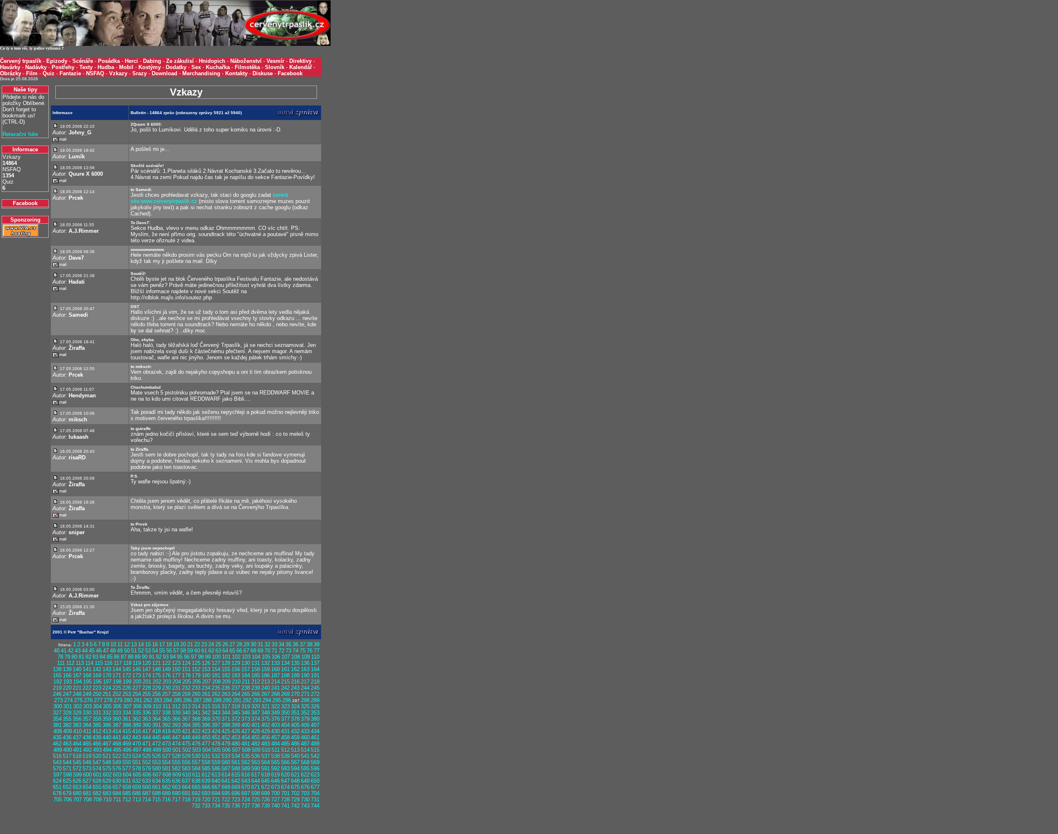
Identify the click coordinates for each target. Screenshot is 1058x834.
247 (67, 694)
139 (67, 669)
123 (176, 663)
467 (106, 744)
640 (216, 781)
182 (226, 675)
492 (87, 750)
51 (134, 651)
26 (225, 644)
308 (137, 706)
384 (87, 725)
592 (275, 768)
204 (176, 682)
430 (275, 731)
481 (245, 744)
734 (216, 806)
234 (206, 688)
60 (197, 651)
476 (196, 744)
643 (245, 781)
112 (70, 663)
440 (106, 737)
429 (265, 731)
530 (196, 756)
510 (266, 750)
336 (146, 713)
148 (156, 669)
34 (281, 644)
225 (116, 688)
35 (288, 644)
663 (176, 787)
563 (255, 762)
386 (106, 725)
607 (157, 775)
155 (226, 669)
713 (136, 799)
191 (315, 675)
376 (275, 719)
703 (305, 793)
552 (146, 762)
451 (216, 737)
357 (87, 719)
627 (87, 781)
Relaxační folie (20, 134)
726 (265, 799)
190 (305, 675)
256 (156, 694)
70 (267, 651)
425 (226, 731)
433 (305, 731)
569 (315, 762)
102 (236, 657)
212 (255, 682)
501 (176, 750)
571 (67, 768)
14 (141, 644)
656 (106, 787)
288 (207, 700)
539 (285, 756)
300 (57, 706)
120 (146, 663)
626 (77, 781)
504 (206, 750)
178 (186, 675)
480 (235, 744)
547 (97, 762)
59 (190, 651)
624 (57, 781)
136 (305, 663)
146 (136, 669)
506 (226, 750)
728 (285, 799)
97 (194, 657)
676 (305, 787)
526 (156, 756)
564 (265, 762)
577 (126, 768)
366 (176, 719)
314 (196, 706)
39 (316, 644)
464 (77, 744)
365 (166, 719)
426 (235, 731)
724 (245, 799)
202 (157, 682)
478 (216, 744)
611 (196, 775)
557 (196, 762)
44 (85, 651)
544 (67, 762)
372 (235, 719)
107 (285, 657)
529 (186, 756)
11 (120, 644)
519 (87, 756)
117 (118, 663)
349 (275, 713)
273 (58, 700)
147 (146, 669)
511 (276, 750)
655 (97, 787)
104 (256, 657)
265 (245, 694)
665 (196, 787)
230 (166, 688)
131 (255, 663)
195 (87, 682)
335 (136, 713)
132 (265, 663)
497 (137, 750)
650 (315, 781)
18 (169, 644)
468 (116, 744)
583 (186, 768)
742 (295, 806)
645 (265, 781)
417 (146, 731)
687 (146, 793)
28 (239, 644)
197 (107, 682)
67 (246, 651)
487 (305, 744)
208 (216, 682)
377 (285, 719)
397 (216, 725)
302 (77, 706)
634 (156, 781)
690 (176, 793)
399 (235, 725)
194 (77, 682)
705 (57, 799)
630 (116, 781)
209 (226, 682)
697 (245, 793)
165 (57, 675)
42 (71, 651)
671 (255, 787)
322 (275, 706)
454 (245, 737)
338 (166, 713)
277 (98, 700)
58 (183, 651)
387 (116, 725)
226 (126, 688)
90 (145, 657)
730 (305, 799)
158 (255, 669)
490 (67, 750)
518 (77, 756)
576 (116, 768)
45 (92, 651)
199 (127, 682)
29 (246, 644)
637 (186, 781)
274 (68, 700)
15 (148, 644)
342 (206, 713)
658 (126, 787)
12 (127, 644)
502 (186, 750)
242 (285, 688)
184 (245, 675)
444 (146, 737)
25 (218, 644)
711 (117, 799)
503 (196, 750)
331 (97, 713)
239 (255, 688)
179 (196, 675)
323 (285, 706)
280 (128, 700)
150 (176, 669)
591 (265, 768)
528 (176, 756)
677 (315, 787)
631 (126, 781)
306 (117, 706)
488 (315, 744)
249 (87, 694)
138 (57, 669)
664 (186, 787)
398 (226, 725)
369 (206, 719)
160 (275, 669)
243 (295, 688)
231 (176, 688)
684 (116, 793)
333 (116, 713)
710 (107, 799)
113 (80, 663)
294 (266, 700)
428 (255, 731)
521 (106, 756)
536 (255, 756)
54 (155, 651)
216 (295, 682)
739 (265, 806)
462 (57, 744)
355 (67, 719)
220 (67, 688)
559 (216, 762)
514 (305, 750)
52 (141, 651)
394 (186, 725)
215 (285, 682)
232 (186, 688)
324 (295, 706)
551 (136, 762)
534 (235, 756)
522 (116, 756)
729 (295, 799)
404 (285, 725)
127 (216, 663)
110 (315, 657)
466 (97, 744)
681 (87, 793)
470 (136, 744)
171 (116, 675)
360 (116, 719)
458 (285, 737)
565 (275, 762)
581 (166, 768)
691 (186, 793)
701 (285, 793)
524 (136, 756)
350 (285, 713)
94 (173, 657)
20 (183, 644)
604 (127, 775)
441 (116, 737)
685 (126, 793)
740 (275, 806)
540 (295, 756)
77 (316, 651)
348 (265, 713)
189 (295, 675)
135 (295, 663)
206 (196, 682)
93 (166, 657)
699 (265, 793)
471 (146, 744)
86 (116, 657)
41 (64, 651)
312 (176, 706)
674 (285, 787)
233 (196, 688)
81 (81, 657)
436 (67, 737)
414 (116, 731)
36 (295, 644)
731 (315, 799)
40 (57, 651)
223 (97, 688)
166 (67, 675)
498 (147, 750)
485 (285, 744)
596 (315, 768)
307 (127, 706)
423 (206, 731)
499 (157, 750)
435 (57, 737)
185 (255, 675)
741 (285, 806)
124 (186, 663)
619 (275, 775)
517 (67, 756)
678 (57, 793)
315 (206, 706)
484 (275, 744)
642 (235, 781)
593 (285, 768)
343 (216, 713)
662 (166, 787)
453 (235, 737)
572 (77, 768)
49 (120, 651)
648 (295, 781)
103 (246, 657)
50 (127, 651)
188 (285, 675)
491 (77, 750)
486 (295, 744)
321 (265, 706)
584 (196, 768)
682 (97, 793)
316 (216, 706)
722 (226, 799)
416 (136, 731)
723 (235, 799)
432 (295, 731)
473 (166, 744)
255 (146, 694)
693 (206, 793)
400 (245, 725)
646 (275, 781)
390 (146, 725)
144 (116, 669)
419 (166, 731)
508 (246, 750)
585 (206, 768)
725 (255, 799)
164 (315, 669)
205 (186, 682)
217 (305, 682)
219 (57, 688)
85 (109, 657)
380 (315, 719)
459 (295, 737)
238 (245, 688)
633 (146, 781)
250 (97, 694)
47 (106, 651)
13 (134, 644)
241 (275, 688)
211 (246, 682)
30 (253, 644)
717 (176, 799)
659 (136, 787)
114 (89, 663)
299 (315, 700)
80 (74, 657)
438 (87, 737)
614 (226, 775)
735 (226, 806)
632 (136, 781)
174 (146, 675)
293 (257, 700)
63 (218, 651)
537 (265, 756)
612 (206, 775)
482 (255, 744)
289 (217, 700)
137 (315, 663)
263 (226, 694)
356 (77, 719)
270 (295, 694)
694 (216, 793)
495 (117, 750)
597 (57, 775)
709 (97, 799)
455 (255, 737)
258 (176, 694)
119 (137, 663)
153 (206, 669)
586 (216, 768)
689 (166, 793)
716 (166, 799)
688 (156, 793)
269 (285, 694)
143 (106, 669)
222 (87, 688)
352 (305, 713)
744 (315, 806)
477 (206, 744)
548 (106, 762)
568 (305, 762)
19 (176, 644)
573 (87, 768)
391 (156, 725)
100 (216, 657)
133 (275, 663)
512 (285, 750)
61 (204, 651)
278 (108, 700)
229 (156, 688)
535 (245, 756)
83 (95, 657)
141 (87, 669)
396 (206, 725)
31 (260, 644)
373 (245, 719)
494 (107, 750)
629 (106, 781)
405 (295, 725)
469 (126, 744)
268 (275, 694)
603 (117, 775)
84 (102, 657)
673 (275, 787)
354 (57, 719)
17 (162, 644)
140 (77, 669)
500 (166, 750)
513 (295, 750)
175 (156, 675)
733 (206, 806)
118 (127, 663)
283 (157, 700)
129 (235, 663)
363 (146, 719)
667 (216, 787)
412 (97, 731)
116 (108, 663)
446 (166, 737)
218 (315, 682)
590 (255, 768)
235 (216, 688)
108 (295, 657)
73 (288, 651)
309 (147, 706)
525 (146, 756)
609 (176, 775)
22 (197, 644)
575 (106, 768)
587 (226, 768)
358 (97, 719)
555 (176, 762)
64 (225, 651)
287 (197, 700)
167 (77, 675)
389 (136, 725)
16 (155, 644)
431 (285, 731)
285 (177, 700)
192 (57, 682)
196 (97, 682)
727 (275, 799)
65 (232, 651)
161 (285, 669)
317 (226, 706)
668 (226, 787)
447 (176, 737)
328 (67, 713)
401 (255, 725)
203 (166, 682)
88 (130, 657)
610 (186, 775)
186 (265, 675)
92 (159, 657)
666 (206, 787)
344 (226, 713)
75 (302, 651)
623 (315, 775)
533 (226, 756)
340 (186, 713)
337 (156, 713)
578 (136, 768)
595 (305, 768)
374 (255, 719)
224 (106, 688)
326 (315, 706)
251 (106, 694)
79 (67, 657)
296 (286, 700)
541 (305, 756)
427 (245, 731)
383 (77, 725)
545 (77, 762)
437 (77, 737)
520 (97, 756)
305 (107, 706)
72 (281, 651)
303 (87, 706)
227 (136, 688)
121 (156, 663)
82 (88, 657)
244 (305, 688)
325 (305, 706)
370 (216, 719)
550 (126, 762)
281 (137, 700)
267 (265, 694)
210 (236, 682)
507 (236, 750)
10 (113, 644)
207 (206, 682)
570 (57, 768)
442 (126, 737)
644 (255, 781)
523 (126, 756)
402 (265, 725)
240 (265, 688)
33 (274, 644)
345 (235, 713)
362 (136, 719)
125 (196, 663)
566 (285, 762)
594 (295, 768)
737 (245, 806)
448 (186, 737)
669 (235, 787)
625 (67, 781)
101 (226, 657)
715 (156, 799)
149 (166, 669)
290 (227, 700)
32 (267, 644)
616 (245, 775)
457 (275, 737)
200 (137, 682)
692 (196, 793)
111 (61, 663)
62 (211, 651)
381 (57, 725)
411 (87, 731)
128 (226, 663)
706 (67, 799)
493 (97, 750)
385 (97, 725)
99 (208, 657)
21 (190, 644)
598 (67, 775)
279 (118, 700)
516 (57, 756)
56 (169, 651)
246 (57, 694)
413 (106, 731)
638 (196, 781)
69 (260, 651)
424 (216, 731)
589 (245, 768)
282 (147, 700)
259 (186, 694)
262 (216, 694)
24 (211, 644)
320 (255, 706)
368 (196, 719)
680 (77, 793)
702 (295, 793)
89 (138, 657)
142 (97, 669)
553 (156, 762)
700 (275, 793)
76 (309, 651)
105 (266, 657)
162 (295, 669)
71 (274, 651)
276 (88, 700)
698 (255, 793)
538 (275, 756)
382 (67, 725)
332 (106, 713)
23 (204, 644)
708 (87, 799)
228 (146, 688)
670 (245, 787)
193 (67, 682)
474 (176, 744)
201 (147, 682)
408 (57, 731)
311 (166, 706)
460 (305, 737)
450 (206, 737)
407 (315, 725)
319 (245, 706)
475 (186, 744)
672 (265, 787)
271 (305, 694)
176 (166, 675)
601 (97, 775)
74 (295, 651)
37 (302, 644)
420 (176, 731)
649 (305, 781)
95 (180, 657)
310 (157, 706)
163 (305, 669)
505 (216, 750)
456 (265, 737)
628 (97, 781)
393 (176, 725)
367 (186, 719)
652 (67, 787)
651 (57, 787)
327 (57, 713)
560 (226, 762)
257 (166, 694)
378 (295, 719)
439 (97, 737)
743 (305, 806)
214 (275, 682)
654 (87, 787)
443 (136, 737)
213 (265, 682)
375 (265, 719)
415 (126, 731)
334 (126, 713)
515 (315, 750)
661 (156, 787)
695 (226, 793)
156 (235, 669)
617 (255, 775)
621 (295, 775)
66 (239, 651)
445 (156, 737)
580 (156, 768)
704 (315, 793)
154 (216, 669)
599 (77, 775)
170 (106, 675)
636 (176, 781)
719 (196, 799)
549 (116, 762)
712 (126, 799)
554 (166, 762)
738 (255, 806)
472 (156, 744)
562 (245, 762)
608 (166, 775)
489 (57, 750)
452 (226, 737)
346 (245, 713)
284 (167, 700)
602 (107, 775)
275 (78, 700)
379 (305, 719)
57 (176, 651)
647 (285, 781)
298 (305, 700)
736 (235, 806)
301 (67, 706)
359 (106, 719)
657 (116, 787)
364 (156, 719)
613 (216, 775)
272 (315, 694)
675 (295, 787)
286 (187, 700)
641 (226, 781)
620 (285, 775)
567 (295, 762)
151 (186, 669)
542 (315, 756)
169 (97, 675)
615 (235, 775)
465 (87, 744)
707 (77, 799)
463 (67, 744)
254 (136, 694)
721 (216, 799)
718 (186, 799)
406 (305, 725)
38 (309, 644)
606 (147, 775)
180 (206, 675)
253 (126, 694)
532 (216, 756)
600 (87, 775)
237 (235, 688)
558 (206, 762)
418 (156, 731)
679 (67, 793)
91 (152, 657)
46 (99, 651)
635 (166, 781)
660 (146, 787)
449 (196, 737)
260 (196, 694)
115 (99, 663)
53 (148, 651)
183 (235, 675)
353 (315, 713)
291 (237, 700)
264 (235, 694)
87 (123, 657)
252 (116, 694)
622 (305, 775)
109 (305, 657)
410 (77, 731)
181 (216, 675)
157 (245, 669)
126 (206, 663)
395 (196, 725)
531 (206, 756)
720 (206, 799)
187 (275, 675)
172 (126, 675)
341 (196, 713)
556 (186, 762)
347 (255, 713)
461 (315, 737)
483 (265, 744)
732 (196, 806)
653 (77, 787)
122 (166, 663)
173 (136, 675)
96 (187, 657)
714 (146, 799)
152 (196, 669)
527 (166, 756)
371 (226, 719)
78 (60, 657)
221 (77, 688)
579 (146, 768)
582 (176, 768)
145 (126, 669)
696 (235, 793)
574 (97, 768)
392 (166, 725)
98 (201, 657)
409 (67, 731)
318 (235, 706)
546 (87, 762)
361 (126, 719)
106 (276, 657)
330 (87, 713)
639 (206, 781)
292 (247, 700)
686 (136, 793)
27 (232, 644)
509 (256, 750)
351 (295, 713)
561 (235, 762)
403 (275, 725)
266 (255, 694)
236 (226, 688)
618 (265, 775)
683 (106, 793)
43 (78, 651)
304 (97, 706)
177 (176, 675)
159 (265, 669)
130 (245, 663)
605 (137, 775)
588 (235, 768)
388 (126, 725)
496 (127, 750)
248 (77, 694)
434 (315, 731)
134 (285, 663)
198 (117, 682)
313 (186, 706)
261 (206, 694)
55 (162, 651)
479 (226, 744)
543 (57, 762)
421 (186, 731)
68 (253, 651)
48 (113, 651)
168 (87, 675)
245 (315, 688)
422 (196, 731)
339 (176, 713)
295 (276, 700)
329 (77, 713)
